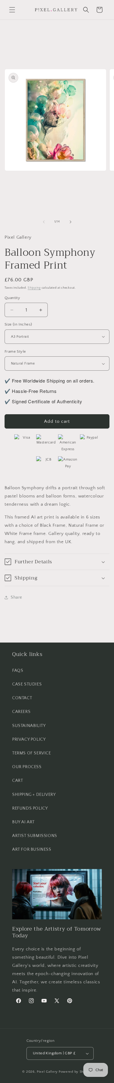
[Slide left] (43, 222)
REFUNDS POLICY (30, 808)
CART (17, 780)
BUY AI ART (23, 822)
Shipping (34, 288)
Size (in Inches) (18, 324)
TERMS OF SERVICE (31, 753)
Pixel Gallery (47, 1072)
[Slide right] (70, 222)
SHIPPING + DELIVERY (34, 794)
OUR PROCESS (27, 766)
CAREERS (21, 711)
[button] (12, 9)
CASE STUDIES (27, 684)
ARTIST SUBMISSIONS (34, 835)
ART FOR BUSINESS (31, 849)
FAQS (17, 670)
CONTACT (22, 698)
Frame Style (15, 351)
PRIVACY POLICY (29, 739)
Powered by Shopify (75, 1072)
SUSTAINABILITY (29, 725)
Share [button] (16, 597)
